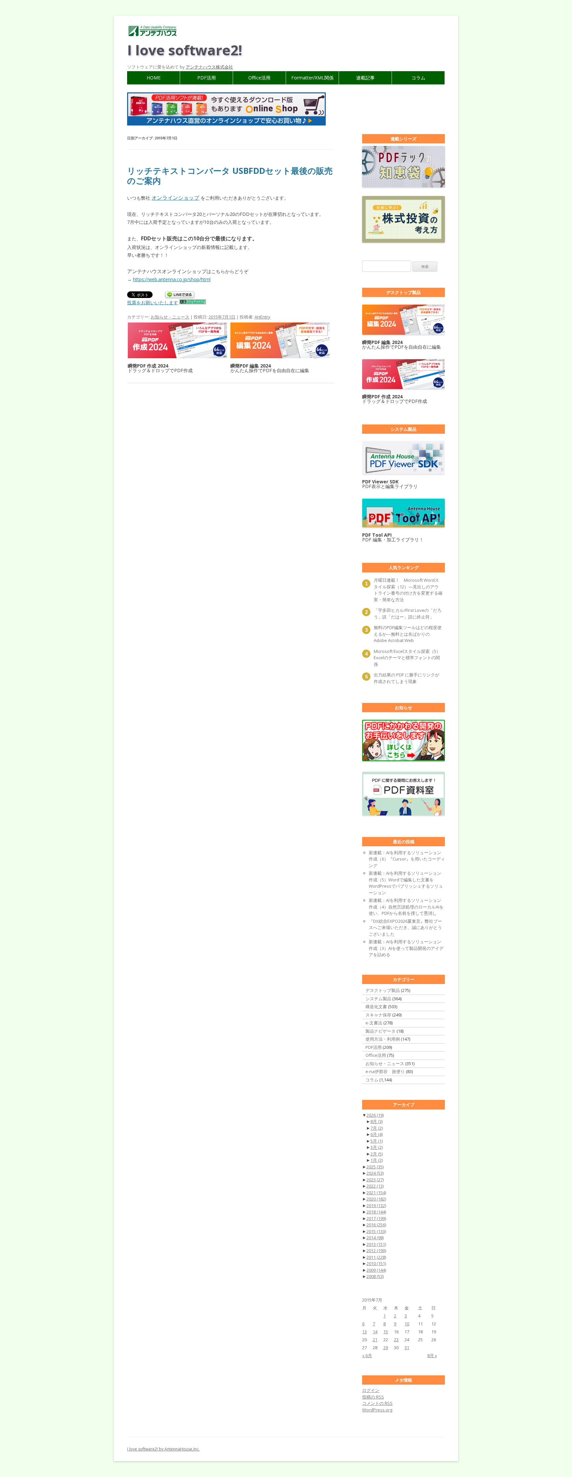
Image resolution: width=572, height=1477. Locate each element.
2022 (375, 1186)
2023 (375, 1180)
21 (375, 1340)
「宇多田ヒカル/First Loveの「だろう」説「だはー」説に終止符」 (408, 613)
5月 (376, 1141)
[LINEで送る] (179, 295)
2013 (376, 1244)
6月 (376, 1134)
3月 (376, 1147)
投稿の (373, 1397)
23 (396, 1340)
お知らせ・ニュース (170, 317)
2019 (376, 1205)
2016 (376, 1225)
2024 (375, 1173)
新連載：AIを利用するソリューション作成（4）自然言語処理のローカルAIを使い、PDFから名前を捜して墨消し (406, 906)
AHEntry (262, 317)
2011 (376, 1257)
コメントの (377, 1403)
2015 (376, 1231)
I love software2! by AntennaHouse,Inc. (163, 1449)
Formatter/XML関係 (312, 77)
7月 (376, 1128)
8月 (376, 1121)
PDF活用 (206, 77)
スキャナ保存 (378, 1015)
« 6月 (367, 1355)
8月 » (432, 1355)
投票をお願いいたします (152, 302)
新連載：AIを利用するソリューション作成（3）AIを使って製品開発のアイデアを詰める (406, 948)
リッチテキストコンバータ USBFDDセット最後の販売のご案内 (230, 175)
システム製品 (378, 999)
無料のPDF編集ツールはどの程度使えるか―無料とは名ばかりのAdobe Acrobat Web (408, 633)
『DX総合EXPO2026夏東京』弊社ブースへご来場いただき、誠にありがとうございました (405, 927)
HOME (154, 77)
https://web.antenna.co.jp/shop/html (172, 279)
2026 (375, 1115)
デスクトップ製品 (382, 990)
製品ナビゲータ (380, 1031)
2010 (376, 1263)
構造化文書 (376, 1006)
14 (375, 1332)
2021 (376, 1193)
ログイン (370, 1390)
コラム (418, 77)
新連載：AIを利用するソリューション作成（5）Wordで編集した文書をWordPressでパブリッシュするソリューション (406, 883)
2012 (376, 1251)
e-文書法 (373, 1023)
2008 (375, 1276)
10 (407, 1324)
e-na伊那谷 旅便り (385, 1071)
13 (364, 1332)
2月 (376, 1154)
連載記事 (365, 77)
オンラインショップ (175, 197)
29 (385, 1348)
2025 (375, 1167)
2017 (376, 1218)
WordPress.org (377, 1410)
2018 (376, 1212)
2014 (375, 1238)
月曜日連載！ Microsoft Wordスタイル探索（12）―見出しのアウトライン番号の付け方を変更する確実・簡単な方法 (408, 590)
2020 (376, 1199)
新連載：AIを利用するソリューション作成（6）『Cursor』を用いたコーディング (407, 859)
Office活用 (259, 77)
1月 (376, 1160)
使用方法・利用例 (382, 1039)
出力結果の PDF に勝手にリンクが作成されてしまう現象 (406, 678)
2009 (376, 1270)
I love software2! (184, 49)
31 (407, 1348)
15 (385, 1332)
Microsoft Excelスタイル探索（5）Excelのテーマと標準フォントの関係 (407, 657)
